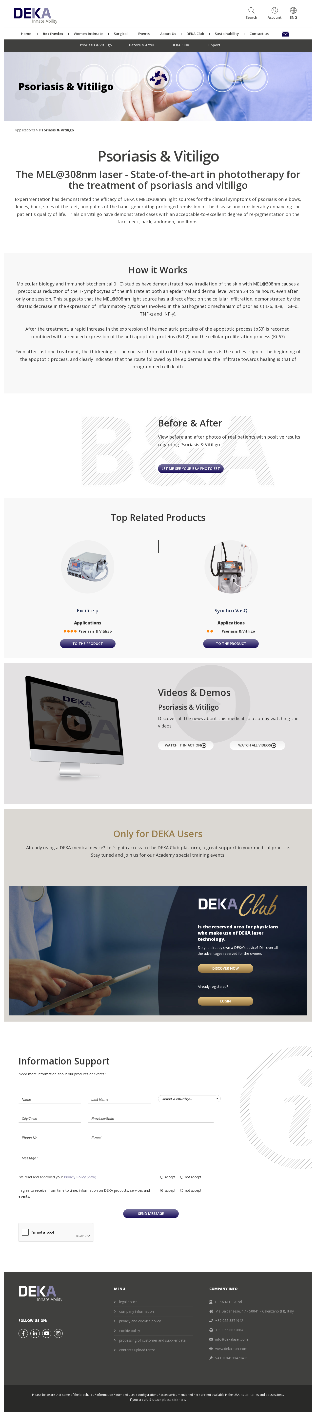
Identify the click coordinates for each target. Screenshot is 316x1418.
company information (136, 1311)
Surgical (121, 33)
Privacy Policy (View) (80, 1177)
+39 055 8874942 (229, 1320)
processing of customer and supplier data (152, 1340)
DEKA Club (195, 33)
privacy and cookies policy (140, 1321)
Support (213, 45)
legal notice (128, 1301)
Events (144, 33)
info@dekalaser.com (231, 1339)
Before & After (141, 45)
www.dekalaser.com (231, 1348)
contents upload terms (137, 1349)
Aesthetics (53, 33)
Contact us (259, 33)
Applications (25, 129)
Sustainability (227, 33)
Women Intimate (88, 33)
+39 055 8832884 (229, 1330)
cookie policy (129, 1330)
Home (26, 33)
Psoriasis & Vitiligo (96, 45)
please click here (173, 1400)
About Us (168, 33)
